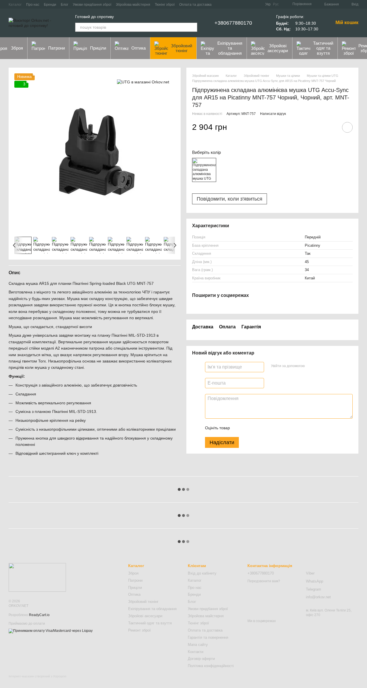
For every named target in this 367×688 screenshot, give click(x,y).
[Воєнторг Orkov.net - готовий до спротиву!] (37, 577)
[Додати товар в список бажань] (347, 127)
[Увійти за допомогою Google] (320, 365)
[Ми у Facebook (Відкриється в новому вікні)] (243, 4)
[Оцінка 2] (248, 427)
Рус (276, 4)
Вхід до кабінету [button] (202, 573)
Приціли (98, 48)
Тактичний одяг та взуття (323, 48)
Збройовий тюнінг (181, 48)
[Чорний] (204, 170)
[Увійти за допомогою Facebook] (311, 365)
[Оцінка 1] (239, 427)
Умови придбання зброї (92, 5)
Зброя (133, 573)
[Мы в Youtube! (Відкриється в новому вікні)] (250, 4)
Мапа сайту (198, 644)
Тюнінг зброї (165, 5)
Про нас (32, 5)
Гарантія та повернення (208, 637)
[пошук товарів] (192, 27)
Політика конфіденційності (211, 666)
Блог (64, 5)
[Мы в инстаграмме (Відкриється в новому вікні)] (257, 4)
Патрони (56, 48)
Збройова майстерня (133, 5)
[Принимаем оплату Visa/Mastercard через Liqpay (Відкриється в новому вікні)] (51, 631)
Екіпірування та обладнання (229, 48)
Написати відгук (273, 114)
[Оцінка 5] (276, 427)
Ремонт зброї (139, 630)
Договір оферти (201, 658)
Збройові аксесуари (278, 48)
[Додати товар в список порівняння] (331, 127)
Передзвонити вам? (263, 581)
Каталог (15, 5)
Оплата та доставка (195, 5)
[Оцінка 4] (267, 427)
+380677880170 (233, 23)
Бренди (50, 5)
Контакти (195, 652)
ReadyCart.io (39, 615)
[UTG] (143, 82)
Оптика (138, 48)
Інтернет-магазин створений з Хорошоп (37, 676)
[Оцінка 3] (257, 427)
